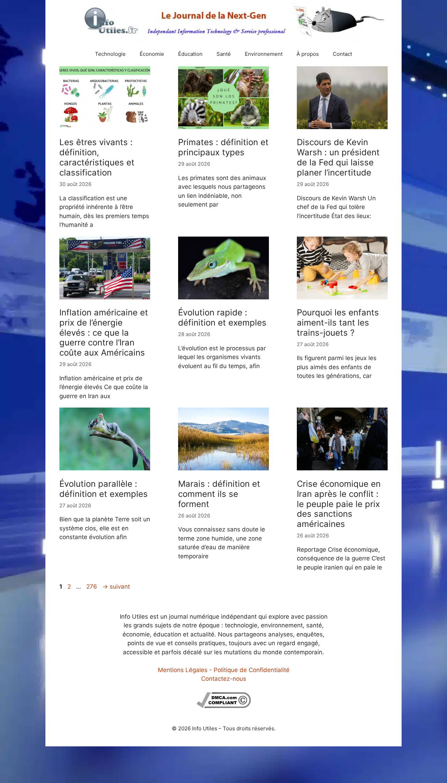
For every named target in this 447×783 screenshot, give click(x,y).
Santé (224, 54)
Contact (342, 54)
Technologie (110, 54)
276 (92, 586)
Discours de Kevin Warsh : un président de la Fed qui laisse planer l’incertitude (338, 157)
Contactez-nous (223, 678)
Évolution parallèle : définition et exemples (103, 489)
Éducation (190, 54)
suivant (116, 586)
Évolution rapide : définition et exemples (222, 317)
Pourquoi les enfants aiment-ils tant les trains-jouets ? (338, 322)
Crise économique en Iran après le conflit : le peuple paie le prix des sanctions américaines (339, 504)
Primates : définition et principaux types (223, 147)
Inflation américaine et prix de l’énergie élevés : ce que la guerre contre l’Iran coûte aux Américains (103, 332)
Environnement (264, 54)
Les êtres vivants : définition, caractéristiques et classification (96, 157)
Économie (152, 54)
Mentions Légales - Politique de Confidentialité (224, 669)
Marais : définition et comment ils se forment (219, 494)
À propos (307, 54)
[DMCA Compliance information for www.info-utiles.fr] (224, 705)
